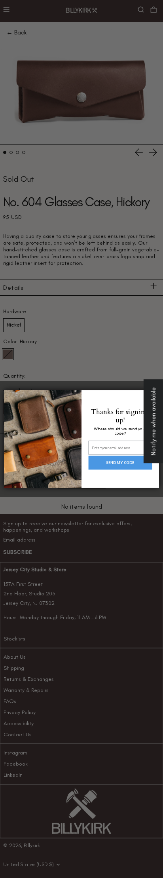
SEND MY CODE (120, 462)
